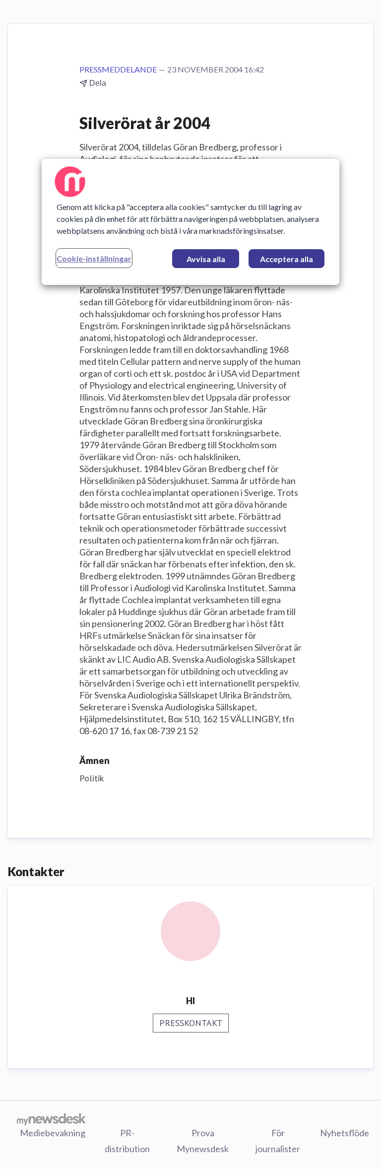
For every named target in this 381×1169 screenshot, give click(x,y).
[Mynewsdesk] (51, 1118)
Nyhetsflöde (344, 1132)
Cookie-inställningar (94, 258)
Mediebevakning (52, 1132)
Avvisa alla (206, 259)
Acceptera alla (286, 259)
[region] (190, 222)
